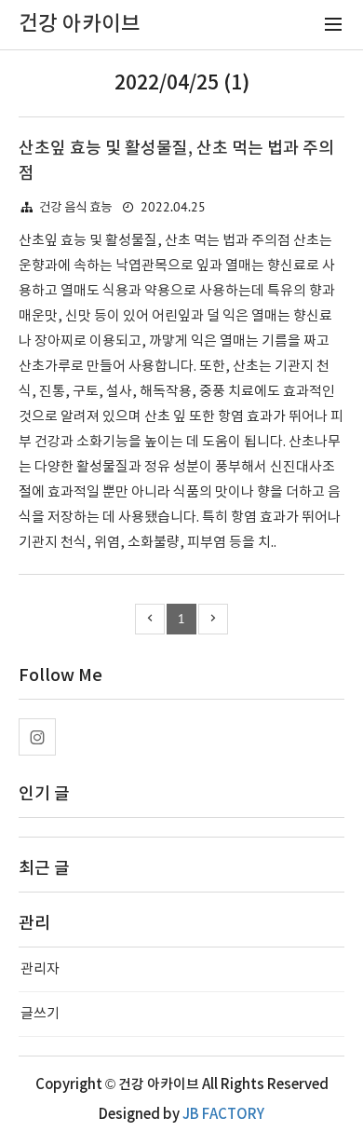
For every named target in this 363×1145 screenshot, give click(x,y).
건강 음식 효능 (75, 207)
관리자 (40, 969)
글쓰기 (40, 1014)
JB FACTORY (223, 1115)
